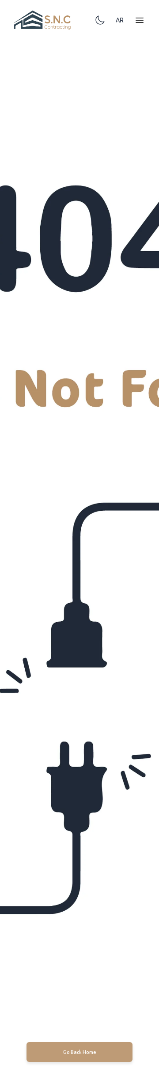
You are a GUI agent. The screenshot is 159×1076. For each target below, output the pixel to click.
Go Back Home (79, 1052)
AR (120, 20)
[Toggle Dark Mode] (100, 20)
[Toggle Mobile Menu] (139, 20)
